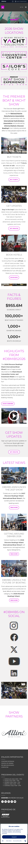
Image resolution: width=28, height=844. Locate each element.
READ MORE (14, 507)
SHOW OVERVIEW (8, 403)
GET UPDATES (14, 228)
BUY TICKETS (14, 179)
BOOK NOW (14, 277)
